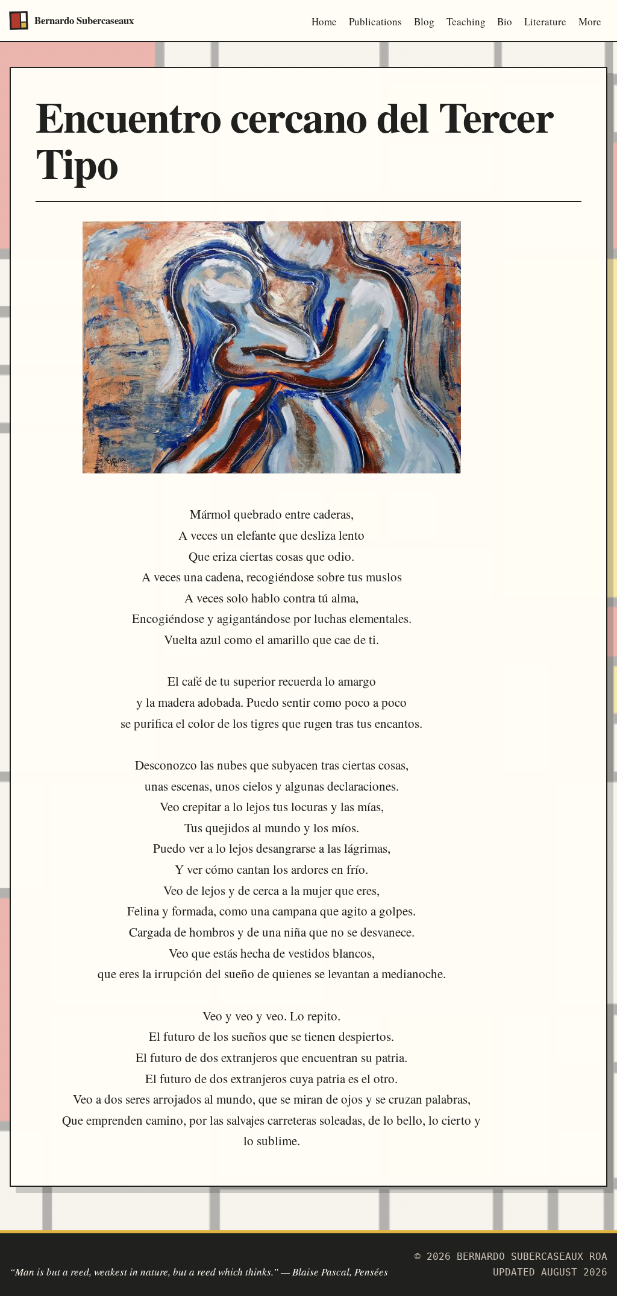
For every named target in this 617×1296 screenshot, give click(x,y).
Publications (375, 21)
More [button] (589, 21)
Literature (545, 21)
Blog (424, 21)
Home (324, 21)
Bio (504, 21)
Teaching (466, 21)
